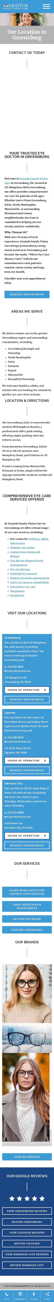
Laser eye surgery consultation (29, 582)
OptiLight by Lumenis (23, 573)
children (34, 538)
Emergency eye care (23, 586)
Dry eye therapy (20, 569)
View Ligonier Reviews (27, 1232)
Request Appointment (27, 294)
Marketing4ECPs (21, 1286)
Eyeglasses (17, 595)
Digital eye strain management (30, 578)
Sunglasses (17, 591)
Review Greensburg (27, 1222)
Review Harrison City (27, 1265)
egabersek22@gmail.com (19, 671)
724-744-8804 (15, 812)
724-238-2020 (15, 737)
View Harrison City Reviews (27, 1254)
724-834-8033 (15, 666)
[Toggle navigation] (46, 6)
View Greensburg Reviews (27, 1211)
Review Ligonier (27, 1243)
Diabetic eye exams (22, 547)
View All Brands (27, 1156)
